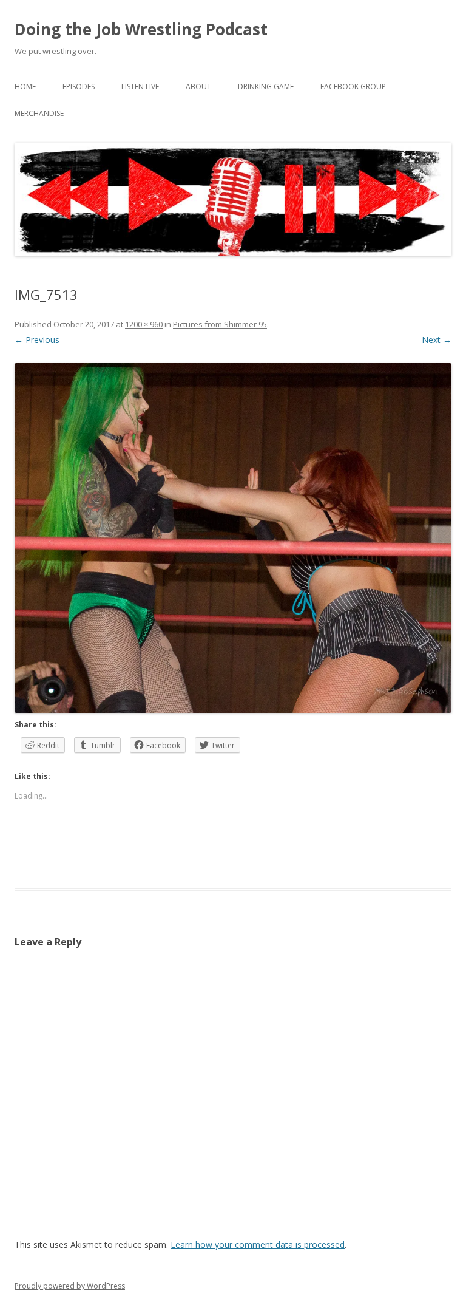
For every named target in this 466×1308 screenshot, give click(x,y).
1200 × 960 (144, 324)
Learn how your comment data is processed (258, 1244)
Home (25, 86)
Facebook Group (353, 86)
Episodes (78, 86)
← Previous (37, 340)
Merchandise (39, 113)
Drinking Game (266, 86)
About (198, 86)
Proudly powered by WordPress (70, 1286)
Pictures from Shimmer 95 (220, 324)
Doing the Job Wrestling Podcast (141, 29)
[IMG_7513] (233, 538)
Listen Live (140, 86)
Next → (436, 340)
